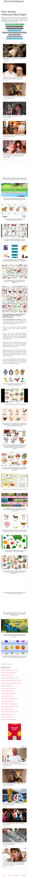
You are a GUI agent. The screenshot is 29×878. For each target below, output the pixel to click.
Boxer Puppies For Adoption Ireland (9, 698)
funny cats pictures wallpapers (14, 30)
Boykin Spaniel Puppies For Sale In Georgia (11, 683)
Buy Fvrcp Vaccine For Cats (7, 717)
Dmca (4, 875)
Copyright (24, 875)
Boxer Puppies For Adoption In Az (9, 672)
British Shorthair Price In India (8, 714)
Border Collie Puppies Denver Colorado (10, 670)
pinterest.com (9, 664)
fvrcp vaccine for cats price (14, 34)
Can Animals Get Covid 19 (7, 696)
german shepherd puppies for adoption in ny (14, 24)
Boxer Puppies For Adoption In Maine (10, 704)
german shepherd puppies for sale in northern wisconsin (14, 32)
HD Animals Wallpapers (14, 1)
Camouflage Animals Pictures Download (10, 678)
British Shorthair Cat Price (7, 675)
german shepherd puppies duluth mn (14, 38)
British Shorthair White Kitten (8, 691)
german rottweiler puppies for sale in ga (14, 26)
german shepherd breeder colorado (14, 36)
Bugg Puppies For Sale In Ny (8, 701)
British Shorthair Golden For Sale (9, 693)
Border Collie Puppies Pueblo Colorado (10, 711)
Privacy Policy (16, 875)
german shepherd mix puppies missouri (14, 28)
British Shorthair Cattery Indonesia (9, 719)
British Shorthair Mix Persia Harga (9, 688)
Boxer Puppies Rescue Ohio (8, 709)
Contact (9, 875)
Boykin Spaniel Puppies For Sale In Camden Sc (12, 680)
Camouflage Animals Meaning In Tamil (10, 706)
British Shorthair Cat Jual (7, 685)
